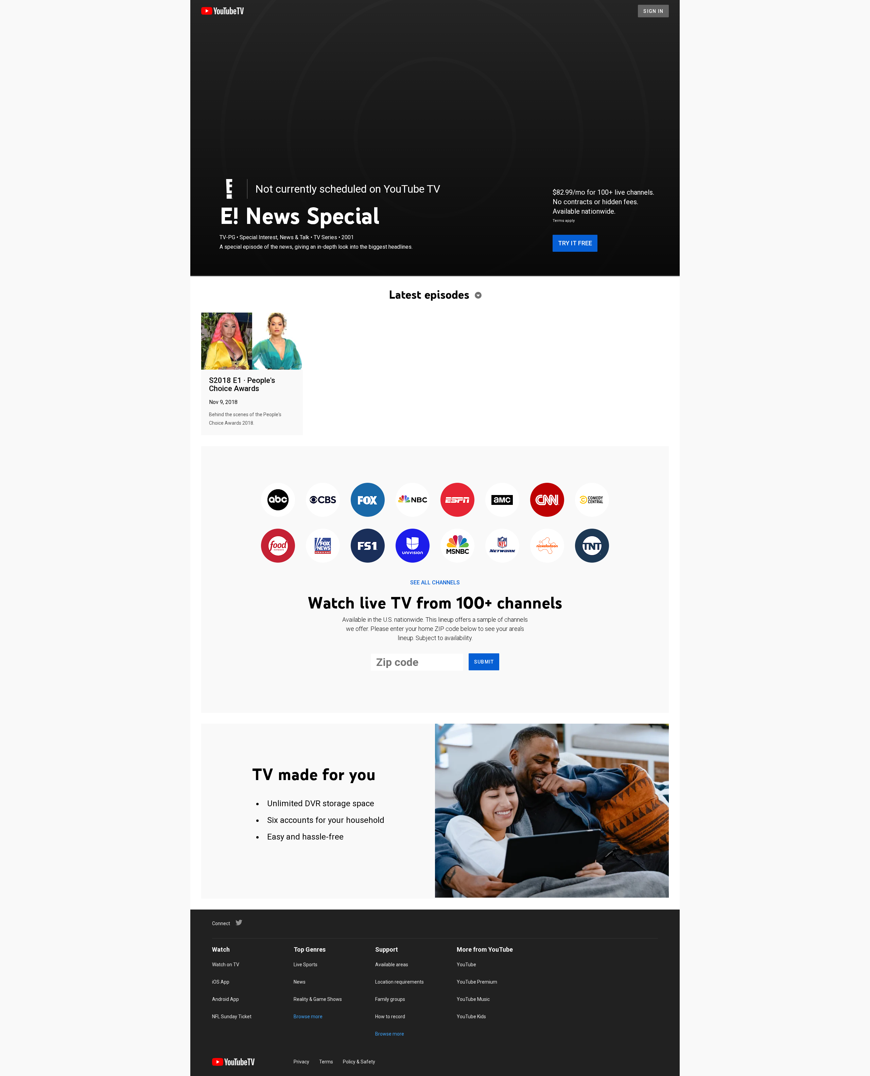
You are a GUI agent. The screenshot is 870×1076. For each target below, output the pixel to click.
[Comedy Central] (592, 500)
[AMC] (502, 500)
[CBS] (322, 500)
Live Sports (305, 964)
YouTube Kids (471, 1016)
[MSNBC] (457, 546)
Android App (225, 999)
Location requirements (399, 982)
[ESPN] (457, 500)
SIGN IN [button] (653, 11)
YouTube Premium (477, 982)
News (300, 982)
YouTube (466, 964)
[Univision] (412, 546)
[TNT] (592, 546)
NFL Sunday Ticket (231, 1016)
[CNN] (547, 500)
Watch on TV (225, 964)
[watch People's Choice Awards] (252, 342)
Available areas (391, 964)
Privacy (301, 1061)
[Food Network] (278, 546)
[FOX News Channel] (322, 546)
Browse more (308, 1016)
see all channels (435, 582)
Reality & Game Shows (318, 999)
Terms (326, 1061)
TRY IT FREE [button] (575, 243)
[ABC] (278, 500)
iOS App (220, 982)
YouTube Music (473, 999)
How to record (390, 1016)
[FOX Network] (367, 500)
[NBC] (412, 500)
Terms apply (564, 220)
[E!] (229, 189)
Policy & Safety (359, 1061)
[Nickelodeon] (547, 546)
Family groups (390, 999)
